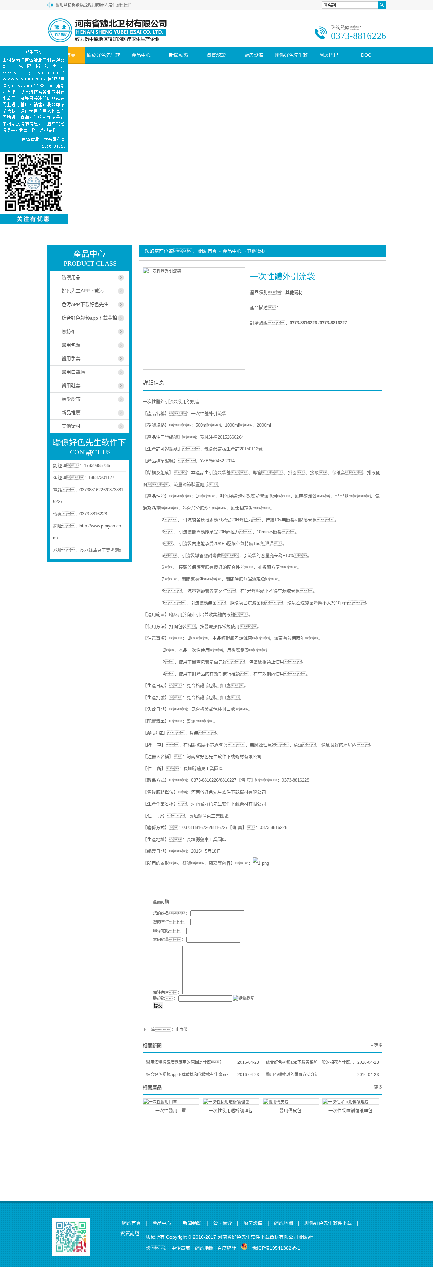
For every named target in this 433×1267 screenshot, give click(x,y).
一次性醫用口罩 (170, 1110)
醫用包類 (71, 345)
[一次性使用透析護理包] (231, 1101)
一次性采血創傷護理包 (350, 1110)
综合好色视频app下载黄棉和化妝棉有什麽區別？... (202, 1074)
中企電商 (180, 1248)
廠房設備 (253, 55)
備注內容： (167, 992)
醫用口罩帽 (73, 372)
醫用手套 (71, 358)
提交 (158, 1005)
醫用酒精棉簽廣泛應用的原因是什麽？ (94, 5)
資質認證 (216, 55)
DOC (366, 55)
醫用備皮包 (290, 1110)
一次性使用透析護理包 (231, 1110)
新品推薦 (71, 412)
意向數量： (169, 939)
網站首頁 (207, 251)
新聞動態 (178, 55)
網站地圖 (283, 1223)
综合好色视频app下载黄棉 (89, 318)
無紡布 (69, 331)
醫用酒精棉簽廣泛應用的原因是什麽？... (202, 1062)
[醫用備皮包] (291, 1101)
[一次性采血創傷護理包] (350, 1101)
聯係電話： (169, 931)
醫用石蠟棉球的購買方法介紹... (322, 1074)
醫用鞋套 (71, 385)
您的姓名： (171, 913)
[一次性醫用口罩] (171, 1101)
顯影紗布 (71, 399)
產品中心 (141, 55)
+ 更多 (376, 1045)
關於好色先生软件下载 (103, 63)
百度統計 (226, 1248)
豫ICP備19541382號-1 (276, 1248)
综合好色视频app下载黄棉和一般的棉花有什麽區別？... (322, 1062)
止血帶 (181, 1029)
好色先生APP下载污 (83, 291)
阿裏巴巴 (328, 55)
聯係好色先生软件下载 (291, 63)
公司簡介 (222, 1223)
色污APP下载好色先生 (85, 304)
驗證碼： (165, 998)
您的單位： (171, 922)
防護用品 (71, 277)
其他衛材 (256, 251)
